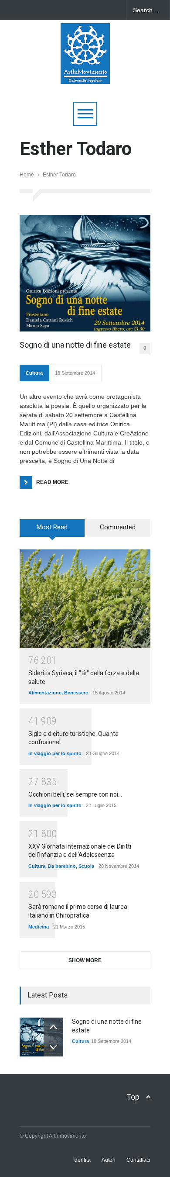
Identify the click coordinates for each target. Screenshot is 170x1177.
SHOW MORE (85, 960)
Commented (118, 527)
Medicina (38, 926)
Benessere (76, 692)
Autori (109, 1160)
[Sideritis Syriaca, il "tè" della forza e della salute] (85, 598)
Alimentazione (44, 692)
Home (27, 175)
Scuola (86, 866)
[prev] (53, 1027)
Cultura (34, 373)
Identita (82, 1160)
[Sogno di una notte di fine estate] (85, 273)
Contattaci (138, 1160)
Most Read (52, 527)
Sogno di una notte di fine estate (75, 344)
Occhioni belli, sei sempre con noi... (75, 794)
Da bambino (62, 866)
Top (132, 1096)
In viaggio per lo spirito (55, 753)
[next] (53, 1046)
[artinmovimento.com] (85, 73)
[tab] (52, 531)
